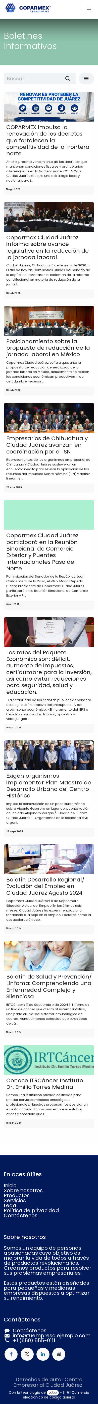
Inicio (10, 1185)
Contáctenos (20, 1215)
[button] (86, 78)
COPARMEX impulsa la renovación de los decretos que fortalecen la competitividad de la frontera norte (47, 140)
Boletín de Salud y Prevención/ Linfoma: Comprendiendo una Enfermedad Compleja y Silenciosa (49, 987)
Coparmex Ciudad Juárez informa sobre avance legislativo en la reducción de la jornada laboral (47, 247)
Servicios (15, 1200)
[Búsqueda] (68, 78)
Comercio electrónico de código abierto (56, 1395)
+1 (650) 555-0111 (34, 1340)
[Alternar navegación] (89, 9)
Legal (11, 1205)
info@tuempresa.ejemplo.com (51, 1335)
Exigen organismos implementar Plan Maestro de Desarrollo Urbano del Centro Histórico (48, 786)
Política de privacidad (31, 1210)
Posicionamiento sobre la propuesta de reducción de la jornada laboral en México (48, 348)
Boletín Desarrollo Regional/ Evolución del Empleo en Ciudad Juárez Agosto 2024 (45, 886)
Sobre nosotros (23, 1190)
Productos (17, 1195)
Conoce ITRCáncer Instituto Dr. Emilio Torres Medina (44, 1084)
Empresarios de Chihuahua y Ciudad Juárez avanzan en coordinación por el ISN (47, 445)
